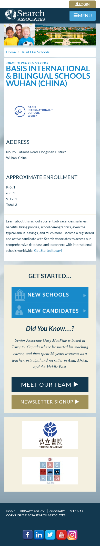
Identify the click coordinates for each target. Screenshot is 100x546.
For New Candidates (28, 305)
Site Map (76, 511)
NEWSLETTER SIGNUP (48, 402)
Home (10, 511)
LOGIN (84, 4)
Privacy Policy (32, 511)
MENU (85, 15)
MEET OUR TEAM (47, 384)
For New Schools (25, 290)
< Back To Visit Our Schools (27, 63)
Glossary (57, 511)
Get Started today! (48, 250)
